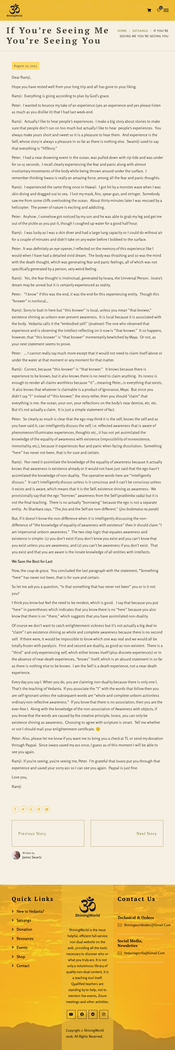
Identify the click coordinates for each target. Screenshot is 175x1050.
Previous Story (32, 833)
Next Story (147, 833)
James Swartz (31, 857)
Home (122, 30)
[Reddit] (93, 1014)
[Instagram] (103, 1014)
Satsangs (140, 30)
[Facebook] (82, 1014)
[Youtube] (71, 1014)
